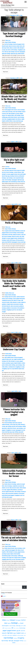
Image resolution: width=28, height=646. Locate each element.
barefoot (23, 620)
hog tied (13, 426)
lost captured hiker (10, 115)
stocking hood (11, 366)
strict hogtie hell (10, 557)
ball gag (7, 620)
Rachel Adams (8, 353)
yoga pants (21, 432)
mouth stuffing (4, 635)
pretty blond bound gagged (8, 495)
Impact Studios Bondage (10, 42)
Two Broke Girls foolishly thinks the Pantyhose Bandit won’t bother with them (14, 285)
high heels (10, 633)
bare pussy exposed (8, 170)
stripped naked (17, 557)
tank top (6, 51)
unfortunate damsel (20, 559)
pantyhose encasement (11, 308)
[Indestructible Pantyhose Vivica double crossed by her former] (14, 461)
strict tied (4, 119)
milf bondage (14, 49)
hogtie (14, 633)
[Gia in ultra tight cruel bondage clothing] (14, 150)
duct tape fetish (5, 47)
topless (25, 640)
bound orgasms (5, 625)
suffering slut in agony (7, 497)
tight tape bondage (6, 53)
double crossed (5, 487)
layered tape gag (6, 176)
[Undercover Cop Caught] (14, 340)
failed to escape (17, 300)
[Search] (24, 587)
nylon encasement (15, 306)
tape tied (17, 51)
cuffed (24, 625)
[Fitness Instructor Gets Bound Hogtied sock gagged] (14, 399)
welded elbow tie (21, 181)
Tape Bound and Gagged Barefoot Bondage (14, 35)
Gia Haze (7, 166)
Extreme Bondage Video (7, 5)
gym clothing (8, 426)
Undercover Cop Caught (14, 349)
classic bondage (21, 109)
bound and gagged (17, 44)
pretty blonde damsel (12, 117)
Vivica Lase (7, 40)
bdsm (5, 623)
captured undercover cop (7, 359)
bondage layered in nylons (10, 296)
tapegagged (22, 51)
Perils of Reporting (14, 222)
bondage (14, 623)
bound (21, 623)
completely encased (6, 300)
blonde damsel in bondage (10, 484)
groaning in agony (10, 363)
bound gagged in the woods (10, 109)
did (23, 46)
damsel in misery (12, 46)
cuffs (3, 628)
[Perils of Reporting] (14, 212)
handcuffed (23, 630)
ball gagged (18, 620)
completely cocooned (17, 486)
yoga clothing (15, 432)
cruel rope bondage (17, 111)
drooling (17, 628)
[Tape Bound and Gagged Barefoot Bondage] (14, 23)
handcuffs (4, 633)
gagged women (13, 174)
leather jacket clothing (10, 365)
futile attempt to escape (13, 113)
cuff (22, 625)
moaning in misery (14, 176)
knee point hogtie (22, 174)
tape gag (11, 640)
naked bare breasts (11, 428)
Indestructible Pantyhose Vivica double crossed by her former (14, 473)
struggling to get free (11, 309)
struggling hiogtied (11, 119)
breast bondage (12, 232)
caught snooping (17, 359)
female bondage (22, 628)
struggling (23, 557)
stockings (15, 638)
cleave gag (18, 625)
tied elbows (18, 119)
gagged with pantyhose (12, 489)
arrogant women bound (9, 230)
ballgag (4, 620)
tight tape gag (14, 53)
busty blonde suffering (7, 234)
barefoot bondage (8, 44)
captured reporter (17, 234)
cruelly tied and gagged (9, 550)
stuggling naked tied (6, 559)
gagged (5, 630)
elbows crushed (13, 47)
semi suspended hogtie (18, 178)
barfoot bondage (8, 422)
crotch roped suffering (7, 111)
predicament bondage (20, 635)
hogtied (18, 633)
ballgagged (12, 620)
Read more (5, 71)
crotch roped (13, 424)
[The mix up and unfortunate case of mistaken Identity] (14, 528)
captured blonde (5, 424)
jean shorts (8, 49)
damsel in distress (8, 628)
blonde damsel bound (9, 548)
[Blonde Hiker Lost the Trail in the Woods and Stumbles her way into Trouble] (14, 86)
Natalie (7, 292)
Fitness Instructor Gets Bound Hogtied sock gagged (14, 412)
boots (19, 623)
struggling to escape (19, 366)
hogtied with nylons (9, 491)
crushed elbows (17, 172)
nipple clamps (9, 635)
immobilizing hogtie (6, 555)
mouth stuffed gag (10, 240)
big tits (9, 623)
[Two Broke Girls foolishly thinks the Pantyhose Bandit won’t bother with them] (14, 271)
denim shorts (19, 46)
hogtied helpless (17, 363)
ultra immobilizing (13, 181)
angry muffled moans (9, 357)
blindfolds (17, 230)
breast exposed (17, 170)
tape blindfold (8, 242)
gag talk (18, 630)
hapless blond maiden (15, 553)
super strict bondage (6, 179)
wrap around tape (21, 242)
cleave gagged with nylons (19, 298)
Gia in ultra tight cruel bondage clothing (14, 161)
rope (25, 635)
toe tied (23, 430)
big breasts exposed (17, 422)
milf (25, 633)
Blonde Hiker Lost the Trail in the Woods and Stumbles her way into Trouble (14, 99)
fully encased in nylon (14, 487)
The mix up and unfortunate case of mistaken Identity (14, 539)
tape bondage (11, 51)
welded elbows (21, 53)
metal (22, 633)
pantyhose (15, 635)
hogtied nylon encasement (13, 304)
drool (14, 628)
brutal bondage (20, 232)
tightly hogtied (5, 181)
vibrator (13, 642)
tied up (21, 640)
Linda (21, 15)
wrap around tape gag (18, 121)
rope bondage (21, 117)
